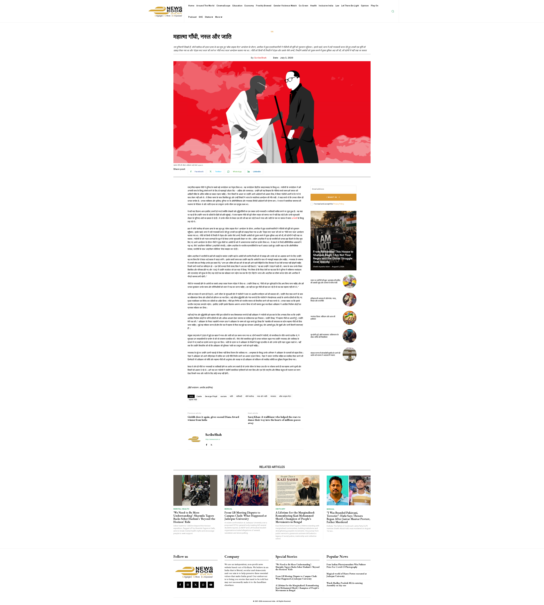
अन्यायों (294, 218)
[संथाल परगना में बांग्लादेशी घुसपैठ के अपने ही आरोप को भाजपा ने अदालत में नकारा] (349, 354)
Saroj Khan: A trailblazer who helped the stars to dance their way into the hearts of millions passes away (274, 420)
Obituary (280, 509)
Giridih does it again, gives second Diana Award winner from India (213, 418)
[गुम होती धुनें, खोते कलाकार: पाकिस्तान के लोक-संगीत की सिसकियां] (349, 336)
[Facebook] (206, 444)
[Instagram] (188, 585)
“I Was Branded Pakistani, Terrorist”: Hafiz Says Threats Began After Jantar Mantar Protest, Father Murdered (348, 517)
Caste (199, 396)
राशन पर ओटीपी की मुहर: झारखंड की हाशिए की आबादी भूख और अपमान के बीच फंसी (325, 281)
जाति (231, 396)
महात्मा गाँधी (193, 400)
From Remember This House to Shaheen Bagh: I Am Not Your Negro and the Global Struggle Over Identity (333, 257)
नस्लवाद (273, 396)
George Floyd (211, 396)
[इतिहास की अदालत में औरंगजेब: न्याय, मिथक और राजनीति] (349, 299)
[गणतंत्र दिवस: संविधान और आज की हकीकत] (349, 318)
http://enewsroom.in (212, 439)
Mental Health (181, 509)
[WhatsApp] (203, 585)
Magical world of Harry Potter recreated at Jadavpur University (347, 575)
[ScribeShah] (194, 439)
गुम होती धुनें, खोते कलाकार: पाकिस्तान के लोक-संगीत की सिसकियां (325, 336)
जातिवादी (239, 396)
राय (272, 31)
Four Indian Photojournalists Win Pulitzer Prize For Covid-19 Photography (346, 565)
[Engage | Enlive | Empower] (195, 572)
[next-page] (351, 216)
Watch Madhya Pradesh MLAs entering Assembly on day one (345, 584)
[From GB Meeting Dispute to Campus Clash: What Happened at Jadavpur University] (246, 490)
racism (223, 396)
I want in (332, 197)
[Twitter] (211, 444)
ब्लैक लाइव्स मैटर (285, 396)
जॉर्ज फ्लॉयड (249, 396)
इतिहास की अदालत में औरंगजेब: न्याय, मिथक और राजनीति (323, 299)
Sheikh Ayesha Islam (321, 267)
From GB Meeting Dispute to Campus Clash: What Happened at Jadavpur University (246, 516)
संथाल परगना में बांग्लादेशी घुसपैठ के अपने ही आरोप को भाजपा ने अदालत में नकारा (325, 354)
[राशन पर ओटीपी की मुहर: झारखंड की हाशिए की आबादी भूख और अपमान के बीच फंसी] (349, 281)
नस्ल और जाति (262, 396)
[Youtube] (211, 585)
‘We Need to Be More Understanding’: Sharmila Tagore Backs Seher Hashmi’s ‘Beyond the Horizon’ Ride (194, 517)
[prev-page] (346, 216)
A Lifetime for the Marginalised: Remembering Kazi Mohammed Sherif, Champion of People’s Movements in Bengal (295, 517)
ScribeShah (260, 58)
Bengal (228, 509)
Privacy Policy (338, 204)
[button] (392, 11)
